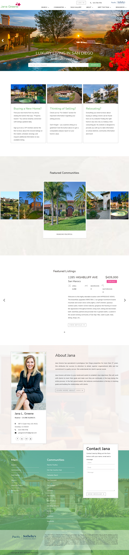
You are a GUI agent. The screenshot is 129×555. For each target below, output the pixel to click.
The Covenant (52, 419)
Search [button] (44, 7)
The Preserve (51, 440)
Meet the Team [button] (103, 7)
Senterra (50, 450)
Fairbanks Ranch (52, 414)
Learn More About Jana (69, 329)
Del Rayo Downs (53, 445)
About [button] (88, 7)
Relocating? (93, 48)
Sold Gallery (76, 7)
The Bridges (51, 425)
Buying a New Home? (27, 48)
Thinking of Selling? (63, 48)
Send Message (95, 433)
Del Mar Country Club (54, 409)
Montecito (50, 460)
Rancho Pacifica (52, 404)
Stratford (50, 455)
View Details (76, 264)
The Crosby (51, 435)
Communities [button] (59, 7)
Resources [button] (120, 7)
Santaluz (50, 430)
